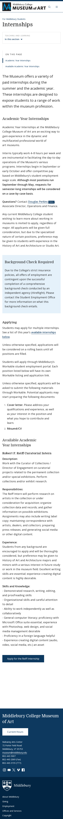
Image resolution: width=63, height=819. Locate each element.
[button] (49, 7)
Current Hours (15, 731)
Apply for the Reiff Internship (23, 658)
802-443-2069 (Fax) (11, 759)
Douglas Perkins (38, 201)
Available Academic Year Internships (22, 66)
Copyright (6, 815)
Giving (5, 801)
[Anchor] (51, 118)
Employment (8, 806)
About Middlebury (10, 796)
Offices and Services (12, 810)
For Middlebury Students (13, 19)
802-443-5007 (9, 756)
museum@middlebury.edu (14, 752)
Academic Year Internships (17, 60)
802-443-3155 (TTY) (11, 763)
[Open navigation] (57, 7)
